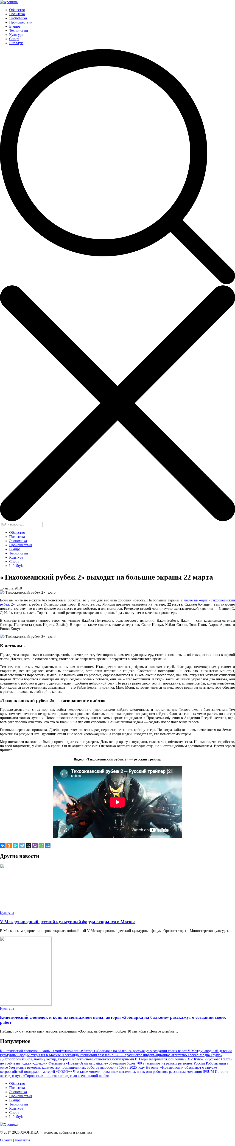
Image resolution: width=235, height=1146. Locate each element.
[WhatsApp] (41, 845)
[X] (28, 845)
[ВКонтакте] (3, 845)
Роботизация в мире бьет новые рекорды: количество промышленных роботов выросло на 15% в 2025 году (114, 1065)
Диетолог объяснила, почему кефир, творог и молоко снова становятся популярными (67, 1059)
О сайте (6, 1140)
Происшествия (20, 22)
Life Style (16, 43)
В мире (14, 26)
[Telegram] (22, 845)
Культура (16, 35)
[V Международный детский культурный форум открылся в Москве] (34, 909)
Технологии (18, 30)
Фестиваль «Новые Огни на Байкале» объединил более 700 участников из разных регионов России (127, 1063)
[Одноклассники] (9, 845)
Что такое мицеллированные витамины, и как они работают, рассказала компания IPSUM (144, 1071)
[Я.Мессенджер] (15, 845)
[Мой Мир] (47, 845)
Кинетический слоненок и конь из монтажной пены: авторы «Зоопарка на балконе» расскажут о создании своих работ (94, 1051)
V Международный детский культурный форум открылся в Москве (67, 921)
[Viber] (35, 845)
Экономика (18, 18)
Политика (17, 14)
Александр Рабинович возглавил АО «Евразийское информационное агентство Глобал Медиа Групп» (142, 1055)
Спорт (14, 39)
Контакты (22, 1140)
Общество (17, 10)
